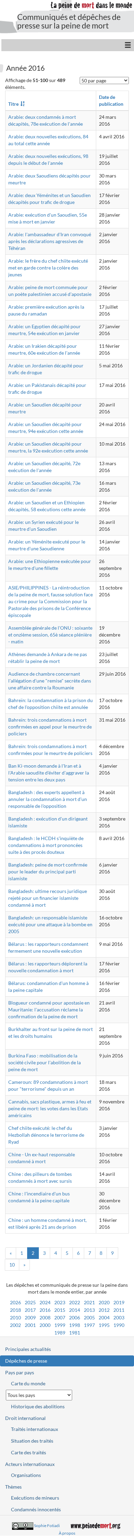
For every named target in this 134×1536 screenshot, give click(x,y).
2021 (89, 1302)
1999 (59, 1325)
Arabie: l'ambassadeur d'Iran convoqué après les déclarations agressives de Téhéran (49, 241)
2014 (74, 1310)
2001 (30, 1325)
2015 (59, 1310)
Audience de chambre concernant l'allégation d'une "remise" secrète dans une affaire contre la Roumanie (49, 680)
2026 (15, 1302)
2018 (15, 1310)
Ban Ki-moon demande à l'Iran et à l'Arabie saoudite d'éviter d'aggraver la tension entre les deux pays (48, 772)
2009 (30, 1317)
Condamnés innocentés (36, 1509)
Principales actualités (28, 1349)
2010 (15, 1317)
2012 (104, 1310)
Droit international (25, 1418)
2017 (30, 1310)
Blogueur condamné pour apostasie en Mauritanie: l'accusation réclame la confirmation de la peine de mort (49, 1009)
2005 (89, 1317)
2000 (45, 1325)
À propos (67, 1533)
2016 (45, 1310)
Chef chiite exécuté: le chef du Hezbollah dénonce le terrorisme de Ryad (46, 1135)
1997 (89, 1325)
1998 (74, 1325)
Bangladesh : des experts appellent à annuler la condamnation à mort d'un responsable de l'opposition (47, 799)
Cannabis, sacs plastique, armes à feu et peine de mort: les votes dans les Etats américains (49, 1108)
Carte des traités (28, 1452)
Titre (13, 104)
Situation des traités (32, 1441)
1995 (104, 1325)
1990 (118, 1325)
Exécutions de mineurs (35, 1498)
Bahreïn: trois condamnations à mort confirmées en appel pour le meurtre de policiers (50, 726)
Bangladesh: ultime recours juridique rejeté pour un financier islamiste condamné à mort (47, 898)
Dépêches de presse (26, 1361)
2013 (89, 1310)
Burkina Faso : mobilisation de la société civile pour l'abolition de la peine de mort (44, 1062)
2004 (104, 1317)
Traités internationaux (34, 1429)
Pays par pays (19, 1372)
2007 (59, 1317)
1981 (74, 1333)
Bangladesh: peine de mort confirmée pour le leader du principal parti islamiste (47, 871)
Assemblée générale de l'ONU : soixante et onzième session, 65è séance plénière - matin (50, 634)
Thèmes (13, 1487)
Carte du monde (28, 1383)
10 (12, 1265)
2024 (45, 1302)
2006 (74, 1317)
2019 (118, 1302)
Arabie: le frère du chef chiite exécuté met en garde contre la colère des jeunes (48, 267)
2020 (104, 1302)
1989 (59, 1333)
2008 (45, 1317)
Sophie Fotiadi (47, 1525)
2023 (59, 1302)
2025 (30, 1302)
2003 (118, 1317)
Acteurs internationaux (30, 1464)
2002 (15, 1325)
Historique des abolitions (38, 1406)
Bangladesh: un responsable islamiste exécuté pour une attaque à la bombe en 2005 (50, 924)
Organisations (26, 1475)
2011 (118, 1310)
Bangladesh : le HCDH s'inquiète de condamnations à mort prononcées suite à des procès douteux (45, 845)
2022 (74, 1302)
